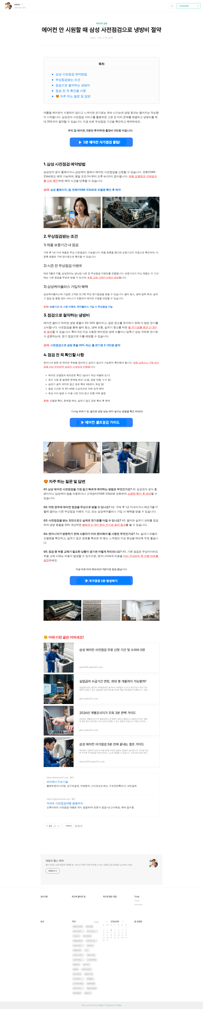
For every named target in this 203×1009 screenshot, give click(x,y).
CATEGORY (184, 6)
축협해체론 (91, 984)
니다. (86, 950)
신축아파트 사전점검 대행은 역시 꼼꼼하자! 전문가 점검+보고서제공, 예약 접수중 (90, 807)
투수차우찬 (77, 974)
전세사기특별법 (78, 931)
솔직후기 (86, 965)
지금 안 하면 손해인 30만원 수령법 (79, 955)
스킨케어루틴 (91, 960)
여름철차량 (77, 950)
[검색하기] (172, 6)
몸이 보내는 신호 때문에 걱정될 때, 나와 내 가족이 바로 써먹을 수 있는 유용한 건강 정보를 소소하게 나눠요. (89, 865)
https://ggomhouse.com (58, 799)
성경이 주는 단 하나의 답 (79, 946)
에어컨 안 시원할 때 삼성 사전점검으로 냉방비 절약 (101, 29)
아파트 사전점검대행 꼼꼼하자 (65, 803)
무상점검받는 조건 (68, 80)
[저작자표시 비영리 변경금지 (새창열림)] (79, 826)
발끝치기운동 (77, 927)
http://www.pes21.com (58, 777)
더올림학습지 (77, 941)
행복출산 (90, 979)
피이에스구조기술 (57, 781)
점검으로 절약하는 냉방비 (73, 85)
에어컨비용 (87, 936)
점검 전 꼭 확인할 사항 (71, 91)
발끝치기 (88, 993)
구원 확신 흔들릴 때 (92, 941)
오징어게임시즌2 (79, 960)
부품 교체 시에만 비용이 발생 (103, 277)
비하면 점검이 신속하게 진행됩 (73, 366)
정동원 (75, 969)
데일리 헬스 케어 (55, 860)
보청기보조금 (86, 969)
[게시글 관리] (58, 826)
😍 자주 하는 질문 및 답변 (73, 96)
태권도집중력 (91, 988)
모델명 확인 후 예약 (139, 493)
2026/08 (115, 921)
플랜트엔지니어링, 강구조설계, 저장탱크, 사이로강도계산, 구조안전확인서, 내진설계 (92, 785)
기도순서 (76, 936)
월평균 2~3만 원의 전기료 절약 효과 (104, 524)
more (96, 922)
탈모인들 (89, 927)
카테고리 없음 (101, 23)
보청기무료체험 (78, 988)
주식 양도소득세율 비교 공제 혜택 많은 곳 (93, 931)
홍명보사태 (88, 974)
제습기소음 (91, 955)
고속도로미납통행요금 (79, 979)
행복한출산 (77, 993)
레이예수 (90, 946)
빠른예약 (76, 965)
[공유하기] (55, 826)
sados (17, 4)
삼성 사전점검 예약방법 (71, 74)
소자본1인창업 (78, 984)
